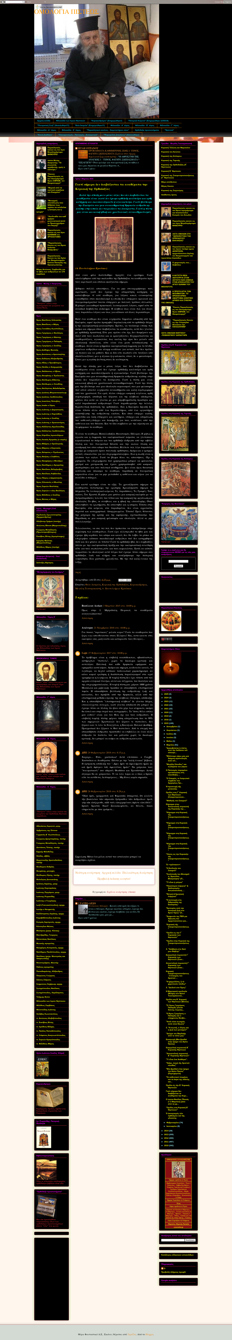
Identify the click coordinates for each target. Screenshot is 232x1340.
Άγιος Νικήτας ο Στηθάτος (48, 456)
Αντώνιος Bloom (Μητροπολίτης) (51, 525)
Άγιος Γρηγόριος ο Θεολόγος (49, 333)
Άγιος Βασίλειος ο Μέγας (47, 324)
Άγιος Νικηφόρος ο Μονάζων (49, 461)
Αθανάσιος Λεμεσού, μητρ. (48, 826)
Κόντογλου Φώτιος (45, 926)
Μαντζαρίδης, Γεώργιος (47, 935)
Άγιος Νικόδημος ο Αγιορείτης (50, 465)
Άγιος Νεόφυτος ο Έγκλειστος (50, 452)
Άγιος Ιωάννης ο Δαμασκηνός (50, 410)
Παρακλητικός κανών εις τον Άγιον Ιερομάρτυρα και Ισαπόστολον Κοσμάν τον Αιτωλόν (183, 211)
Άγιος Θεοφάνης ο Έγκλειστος (50, 375)
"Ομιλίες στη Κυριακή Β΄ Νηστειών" (177, 1108)
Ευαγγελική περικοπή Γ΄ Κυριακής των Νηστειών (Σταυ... (177, 957)
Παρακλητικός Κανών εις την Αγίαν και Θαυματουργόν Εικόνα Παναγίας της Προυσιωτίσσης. (57, 260)
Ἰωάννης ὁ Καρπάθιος (173, 1195)
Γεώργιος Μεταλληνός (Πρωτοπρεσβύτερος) (46, 531)
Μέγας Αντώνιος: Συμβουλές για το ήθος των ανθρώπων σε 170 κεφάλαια (50, 271)
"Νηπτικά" (169, 130)
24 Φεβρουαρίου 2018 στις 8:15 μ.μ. (107, 752)
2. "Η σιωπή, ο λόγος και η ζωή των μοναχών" (177, 1029)
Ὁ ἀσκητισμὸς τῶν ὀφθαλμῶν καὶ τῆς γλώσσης (175, 1115)
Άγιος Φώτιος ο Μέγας (46, 499)
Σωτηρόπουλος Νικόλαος (48, 988)
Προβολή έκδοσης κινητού (113, 879)
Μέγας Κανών (167, 186)
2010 (166, 1145)
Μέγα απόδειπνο (169, 182)
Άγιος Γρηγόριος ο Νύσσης (48, 337)
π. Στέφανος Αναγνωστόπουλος (50, 1035)
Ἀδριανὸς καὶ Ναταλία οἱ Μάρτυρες (178, 1210)
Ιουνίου (170, 737)
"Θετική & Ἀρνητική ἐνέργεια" (175, 895)
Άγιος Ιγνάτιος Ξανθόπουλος (49, 397)
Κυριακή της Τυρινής (170, 160)
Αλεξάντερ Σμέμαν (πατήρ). (48, 521)
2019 (166, 716)
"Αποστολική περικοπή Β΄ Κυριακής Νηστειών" (177, 1054)
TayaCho (132, 1334)
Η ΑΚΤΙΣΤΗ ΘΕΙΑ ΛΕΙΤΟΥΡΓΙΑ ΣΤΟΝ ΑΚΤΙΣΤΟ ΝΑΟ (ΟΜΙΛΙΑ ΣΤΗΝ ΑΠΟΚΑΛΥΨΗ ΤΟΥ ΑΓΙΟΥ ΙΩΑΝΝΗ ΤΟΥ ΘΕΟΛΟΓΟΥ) (177, 281)
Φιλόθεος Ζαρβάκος (45, 1005)
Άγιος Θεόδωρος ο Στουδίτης (49, 384)
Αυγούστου (171, 730)
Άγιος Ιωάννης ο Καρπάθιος (49, 414)
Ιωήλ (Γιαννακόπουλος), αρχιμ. (50, 905)
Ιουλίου (170, 734)
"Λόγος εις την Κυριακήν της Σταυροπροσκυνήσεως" (177, 857)
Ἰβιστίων (178, 1214)
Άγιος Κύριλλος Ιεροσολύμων (49, 435)
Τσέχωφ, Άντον (43, 997)
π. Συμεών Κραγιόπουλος (48, 1039)
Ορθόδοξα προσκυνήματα (147, 130)
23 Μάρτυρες (170, 1212)
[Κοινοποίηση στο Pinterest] (130, 580)
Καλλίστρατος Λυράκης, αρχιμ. (50, 914)
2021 (166, 709)
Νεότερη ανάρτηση (87, 872)
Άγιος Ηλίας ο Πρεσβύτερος (48, 363)
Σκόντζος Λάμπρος (44, 563)
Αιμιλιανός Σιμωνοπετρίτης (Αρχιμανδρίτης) (48, 516)
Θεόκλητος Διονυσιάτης (47, 879)
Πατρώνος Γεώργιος (45, 975)
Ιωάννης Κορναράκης (46, 888)
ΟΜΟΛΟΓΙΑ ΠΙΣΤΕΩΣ (66, 11)
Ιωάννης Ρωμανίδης (45, 896)
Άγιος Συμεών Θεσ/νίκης (47, 486)
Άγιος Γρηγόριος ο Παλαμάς (49, 341)
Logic (85, 653)
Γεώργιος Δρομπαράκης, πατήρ (51, 839)
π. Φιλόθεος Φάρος (45, 1044)
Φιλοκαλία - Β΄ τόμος (144, 125)
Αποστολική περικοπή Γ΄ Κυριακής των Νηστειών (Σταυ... (177, 965)
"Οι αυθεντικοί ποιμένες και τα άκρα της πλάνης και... (177, 1079)
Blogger (149, 1334)
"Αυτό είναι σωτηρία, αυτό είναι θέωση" (175, 1022)
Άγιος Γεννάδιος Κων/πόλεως (49, 329)
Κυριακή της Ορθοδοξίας (115, 584)
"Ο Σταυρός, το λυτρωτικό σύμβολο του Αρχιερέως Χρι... (177, 780)
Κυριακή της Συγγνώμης (172, 190)
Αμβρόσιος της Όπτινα (46, 830)
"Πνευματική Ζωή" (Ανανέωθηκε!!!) (53, 125)
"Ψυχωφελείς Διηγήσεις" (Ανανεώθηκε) (121, 135)
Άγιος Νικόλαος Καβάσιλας (48, 473)
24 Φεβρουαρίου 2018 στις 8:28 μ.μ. (107, 791)
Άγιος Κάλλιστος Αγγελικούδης (50, 427)
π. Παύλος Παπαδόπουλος (48, 1031)
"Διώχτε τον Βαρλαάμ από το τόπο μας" (176, 1034)
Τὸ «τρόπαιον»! (173, 864)
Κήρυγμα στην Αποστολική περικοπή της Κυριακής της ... (177, 806)
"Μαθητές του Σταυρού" (176, 801)
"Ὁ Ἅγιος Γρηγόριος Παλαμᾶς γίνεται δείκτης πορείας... (175, 1007)
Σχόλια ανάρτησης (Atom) (121, 891)
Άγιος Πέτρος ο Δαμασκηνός (49, 478)
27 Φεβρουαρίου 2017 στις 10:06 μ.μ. (107, 652)
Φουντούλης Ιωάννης (46, 1010)
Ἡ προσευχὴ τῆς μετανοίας (173, 787)
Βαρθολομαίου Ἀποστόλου (175, 1183)
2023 (166, 701)
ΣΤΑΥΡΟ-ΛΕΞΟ (87, 903)
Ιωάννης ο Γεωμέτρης (46, 901)
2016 (166, 720)
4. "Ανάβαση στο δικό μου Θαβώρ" (176, 950)
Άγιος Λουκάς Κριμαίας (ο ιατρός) (51, 439)
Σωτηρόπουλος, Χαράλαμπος (50, 993)
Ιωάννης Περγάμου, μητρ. (48, 892)
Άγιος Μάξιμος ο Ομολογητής (49, 444)
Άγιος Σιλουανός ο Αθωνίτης (49, 482)
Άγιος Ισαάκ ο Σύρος (45, 405)
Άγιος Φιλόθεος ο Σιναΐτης (48, 495)
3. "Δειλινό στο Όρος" (176, 987)
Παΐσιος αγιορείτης (45, 967)
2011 (166, 1142)
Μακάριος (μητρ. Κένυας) (47, 931)
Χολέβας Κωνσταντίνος (47, 1014)
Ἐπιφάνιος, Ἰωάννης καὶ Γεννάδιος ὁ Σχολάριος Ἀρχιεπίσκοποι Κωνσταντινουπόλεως (178, 1189)
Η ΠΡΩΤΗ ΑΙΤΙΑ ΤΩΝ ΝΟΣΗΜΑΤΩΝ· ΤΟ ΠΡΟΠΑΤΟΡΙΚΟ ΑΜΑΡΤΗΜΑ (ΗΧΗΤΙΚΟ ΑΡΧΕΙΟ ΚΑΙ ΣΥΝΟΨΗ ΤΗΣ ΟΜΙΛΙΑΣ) (177, 297)
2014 (166, 1131)
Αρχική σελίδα (43, 121)
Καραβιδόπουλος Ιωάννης (48, 918)
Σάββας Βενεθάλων (182, 1185)
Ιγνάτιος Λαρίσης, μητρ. (47, 884)
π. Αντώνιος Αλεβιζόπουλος (49, 1018)
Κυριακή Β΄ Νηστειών (171, 171)
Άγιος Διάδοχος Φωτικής (47, 350)
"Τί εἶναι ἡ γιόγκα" (174, 882)
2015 (166, 723)
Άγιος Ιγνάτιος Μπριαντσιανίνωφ (51, 393)
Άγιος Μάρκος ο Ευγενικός (48, 448)
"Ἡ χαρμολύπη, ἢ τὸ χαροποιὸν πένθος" (176, 983)
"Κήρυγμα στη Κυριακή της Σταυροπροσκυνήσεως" (177, 815)
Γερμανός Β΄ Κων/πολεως (48, 835)
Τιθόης (176, 1216)
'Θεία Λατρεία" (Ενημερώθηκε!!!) (90, 125)
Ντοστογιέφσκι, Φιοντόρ (47, 963)
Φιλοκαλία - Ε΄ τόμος (71, 130)
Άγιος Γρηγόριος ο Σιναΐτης (48, 346)
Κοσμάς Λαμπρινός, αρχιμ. (48, 922)
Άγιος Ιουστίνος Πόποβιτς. (48, 401)
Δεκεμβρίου (172, 726)
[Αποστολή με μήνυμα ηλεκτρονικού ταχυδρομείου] (119, 580)
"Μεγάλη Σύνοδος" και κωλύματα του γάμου (176, 765)
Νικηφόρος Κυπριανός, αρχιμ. (50, 948)
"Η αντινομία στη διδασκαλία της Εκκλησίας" (174, 902)
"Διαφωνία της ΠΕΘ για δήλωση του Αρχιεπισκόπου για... (176, 918)
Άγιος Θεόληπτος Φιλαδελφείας (50, 388)
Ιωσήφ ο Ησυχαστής (45, 909)
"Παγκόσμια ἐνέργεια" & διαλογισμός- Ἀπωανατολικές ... (177, 888)
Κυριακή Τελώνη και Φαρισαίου (175, 148)
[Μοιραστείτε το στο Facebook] (127, 580)
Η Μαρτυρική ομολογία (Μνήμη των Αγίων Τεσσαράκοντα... (176, 993)
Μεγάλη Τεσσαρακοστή (88, 588)
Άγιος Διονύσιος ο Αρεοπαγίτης (50, 354)
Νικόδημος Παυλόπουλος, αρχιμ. (51, 952)
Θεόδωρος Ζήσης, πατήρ (47, 875)
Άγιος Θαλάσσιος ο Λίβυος (48, 371)
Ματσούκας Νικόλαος (46, 939)
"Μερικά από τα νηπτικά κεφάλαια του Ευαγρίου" (56, 190)
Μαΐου (169, 741)
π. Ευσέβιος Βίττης (44, 1022)
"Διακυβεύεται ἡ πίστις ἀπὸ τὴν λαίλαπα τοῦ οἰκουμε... (176, 750)
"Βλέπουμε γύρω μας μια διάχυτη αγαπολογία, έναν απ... (177, 758)
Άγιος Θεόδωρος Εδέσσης (48, 380)
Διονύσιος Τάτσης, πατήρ (48, 847)
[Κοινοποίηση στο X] (125, 580)
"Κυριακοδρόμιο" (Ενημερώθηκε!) (106, 121)
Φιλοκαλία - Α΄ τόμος (119, 125)
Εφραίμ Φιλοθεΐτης (44, 852)
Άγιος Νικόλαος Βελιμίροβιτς (49, 469)
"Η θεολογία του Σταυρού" (173, 869)
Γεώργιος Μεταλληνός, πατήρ (50, 843)
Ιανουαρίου (171, 1126)
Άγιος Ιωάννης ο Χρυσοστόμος (50, 422)
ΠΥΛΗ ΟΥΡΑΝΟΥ (88, 148)
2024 (166, 698)
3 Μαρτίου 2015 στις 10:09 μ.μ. (119, 605)
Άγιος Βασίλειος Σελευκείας (48, 320)
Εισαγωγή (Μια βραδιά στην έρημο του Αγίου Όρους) (177, 1041)
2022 (166, 705)
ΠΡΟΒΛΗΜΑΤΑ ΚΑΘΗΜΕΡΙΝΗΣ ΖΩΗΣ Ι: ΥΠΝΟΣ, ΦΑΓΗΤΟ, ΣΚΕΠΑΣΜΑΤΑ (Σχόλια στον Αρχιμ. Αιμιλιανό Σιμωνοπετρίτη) (113, 153)
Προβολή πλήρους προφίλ (173, 1272)
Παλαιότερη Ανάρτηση (137, 872)
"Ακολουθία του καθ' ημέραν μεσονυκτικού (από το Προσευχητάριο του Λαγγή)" (57, 220)
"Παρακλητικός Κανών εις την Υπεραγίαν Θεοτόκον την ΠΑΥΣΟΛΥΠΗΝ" (182, 323)
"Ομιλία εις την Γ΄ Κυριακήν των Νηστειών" (174, 935)
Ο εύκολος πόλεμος (98, 905)
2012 (166, 1138)
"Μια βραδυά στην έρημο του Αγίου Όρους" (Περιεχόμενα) (177, 1071)
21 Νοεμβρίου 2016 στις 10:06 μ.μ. (112, 627)
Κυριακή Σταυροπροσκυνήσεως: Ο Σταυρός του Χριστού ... (177, 974)
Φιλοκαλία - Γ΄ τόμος (169, 125)
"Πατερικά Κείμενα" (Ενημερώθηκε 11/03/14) (148, 121)
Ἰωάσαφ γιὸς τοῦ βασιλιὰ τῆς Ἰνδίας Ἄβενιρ (178, 1217)
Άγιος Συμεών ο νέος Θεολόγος (50, 491)
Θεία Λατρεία (93, 584)
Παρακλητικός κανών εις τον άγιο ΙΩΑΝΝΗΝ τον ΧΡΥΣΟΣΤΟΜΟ (56, 233)
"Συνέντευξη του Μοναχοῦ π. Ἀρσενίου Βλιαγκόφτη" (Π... (177, 876)
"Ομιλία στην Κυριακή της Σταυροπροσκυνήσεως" (178, 943)
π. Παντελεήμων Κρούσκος (117, 588)
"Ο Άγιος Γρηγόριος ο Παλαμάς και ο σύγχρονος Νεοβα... (176, 1015)
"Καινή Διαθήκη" (44, 135)
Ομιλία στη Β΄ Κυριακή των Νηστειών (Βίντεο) (177, 1000)
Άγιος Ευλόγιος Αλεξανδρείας (49, 358)
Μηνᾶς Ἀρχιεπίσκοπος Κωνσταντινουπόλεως (178, 1192)
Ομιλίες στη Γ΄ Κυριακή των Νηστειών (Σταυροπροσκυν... (176, 794)
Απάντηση (87, 618)
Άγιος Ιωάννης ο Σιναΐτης (47, 418)
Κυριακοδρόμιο (138, 584)
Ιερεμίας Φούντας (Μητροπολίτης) (44, 542)
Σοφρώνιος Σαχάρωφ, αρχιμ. (49, 984)
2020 (166, 712)
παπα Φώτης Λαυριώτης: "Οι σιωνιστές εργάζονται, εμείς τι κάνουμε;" (56, 164)
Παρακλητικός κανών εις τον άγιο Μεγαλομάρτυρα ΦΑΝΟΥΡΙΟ (56, 151)
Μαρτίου (170, 745)
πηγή (78, 572)
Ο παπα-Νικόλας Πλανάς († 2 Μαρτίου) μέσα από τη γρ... (177, 1101)
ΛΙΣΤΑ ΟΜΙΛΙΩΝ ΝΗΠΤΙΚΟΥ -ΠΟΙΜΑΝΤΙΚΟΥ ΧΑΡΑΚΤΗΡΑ (174, 334)
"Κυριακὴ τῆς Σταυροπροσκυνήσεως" (177, 926)
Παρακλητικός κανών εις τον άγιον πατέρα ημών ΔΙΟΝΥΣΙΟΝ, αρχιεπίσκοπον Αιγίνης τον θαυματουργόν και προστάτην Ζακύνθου (178, 252)
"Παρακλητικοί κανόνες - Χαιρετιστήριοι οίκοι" (108, 130)
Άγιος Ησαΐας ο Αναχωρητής (49, 367)
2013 (166, 1134)
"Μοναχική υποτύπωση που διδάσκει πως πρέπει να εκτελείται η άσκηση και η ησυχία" (51, 206)
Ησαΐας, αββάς (43, 856)
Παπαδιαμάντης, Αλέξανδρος (49, 971)
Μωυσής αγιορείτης (45, 943)
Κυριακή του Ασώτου (170, 152)
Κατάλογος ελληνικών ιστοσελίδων (177, 1255)
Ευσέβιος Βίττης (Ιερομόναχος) (50, 536)
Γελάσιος (188, 1218)
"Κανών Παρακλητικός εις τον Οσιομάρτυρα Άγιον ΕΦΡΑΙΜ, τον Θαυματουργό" (56, 178)
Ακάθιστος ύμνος (169, 195)
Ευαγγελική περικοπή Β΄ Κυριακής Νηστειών (177, 1048)
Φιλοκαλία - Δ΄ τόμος (46, 130)
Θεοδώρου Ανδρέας (45, 867)
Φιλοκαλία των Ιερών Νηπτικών (70, 121)
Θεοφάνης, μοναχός (45, 871)
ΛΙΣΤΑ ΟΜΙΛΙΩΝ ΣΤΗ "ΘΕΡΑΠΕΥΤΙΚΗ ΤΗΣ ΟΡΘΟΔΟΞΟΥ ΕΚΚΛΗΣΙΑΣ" (181, 237)
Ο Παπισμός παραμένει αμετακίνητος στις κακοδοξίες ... (176, 772)
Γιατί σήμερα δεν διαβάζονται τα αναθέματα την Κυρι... (177, 1093)
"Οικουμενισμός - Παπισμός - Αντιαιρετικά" (78, 135)
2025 (166, 694)
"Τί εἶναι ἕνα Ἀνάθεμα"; (176, 1059)
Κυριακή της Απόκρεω (171, 156)
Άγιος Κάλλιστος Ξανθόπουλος (50, 431)
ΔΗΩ (84, 752)
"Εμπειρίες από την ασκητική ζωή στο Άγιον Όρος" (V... (175, 910)
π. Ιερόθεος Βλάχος (45, 1027)
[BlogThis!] (122, 580)
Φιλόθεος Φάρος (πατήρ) (47, 547)
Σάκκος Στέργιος (43, 980)
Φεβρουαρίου (172, 1122)
